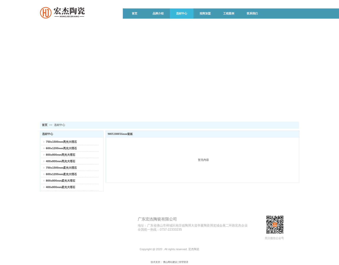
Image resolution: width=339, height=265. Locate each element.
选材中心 (59, 124)
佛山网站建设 (170, 262)
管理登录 (183, 262)
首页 (44, 124)
